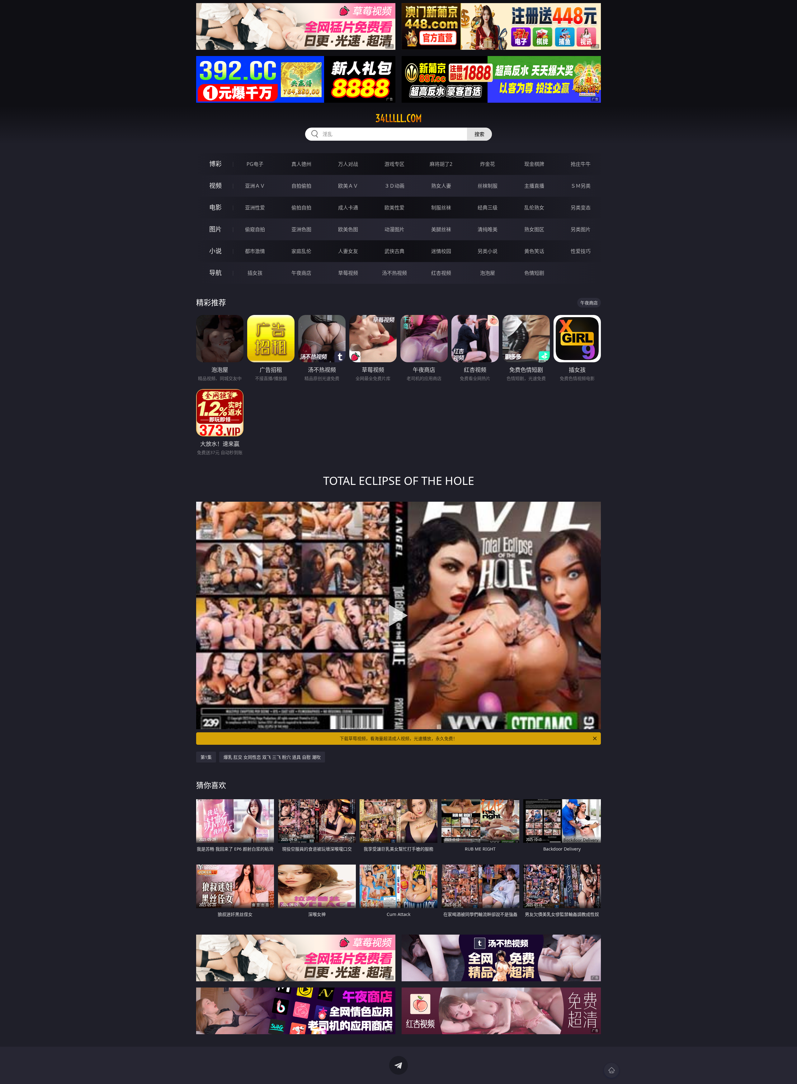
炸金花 (487, 164)
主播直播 (534, 185)
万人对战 (348, 164)
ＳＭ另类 (581, 185)
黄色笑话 (534, 251)
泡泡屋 (487, 273)
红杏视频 (441, 273)
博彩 (215, 164)
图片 (215, 229)
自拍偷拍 (301, 185)
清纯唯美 (488, 229)
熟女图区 (534, 229)
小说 (215, 251)
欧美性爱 (394, 207)
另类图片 (581, 229)
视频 (215, 185)
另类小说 (488, 251)
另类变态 (581, 207)
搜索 (479, 134)
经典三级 (488, 207)
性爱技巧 (581, 251)
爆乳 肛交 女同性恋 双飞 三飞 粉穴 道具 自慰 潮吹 (272, 757)
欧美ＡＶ (348, 185)
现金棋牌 (534, 164)
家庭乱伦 (301, 251)
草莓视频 (348, 273)
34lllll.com (398, 118)
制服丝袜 (441, 207)
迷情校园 (441, 251)
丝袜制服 (488, 185)
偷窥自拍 (255, 229)
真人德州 (301, 164)
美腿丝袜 (441, 229)
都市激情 (255, 251)
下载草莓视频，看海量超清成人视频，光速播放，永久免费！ (398, 738)
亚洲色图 (301, 229)
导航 (215, 273)
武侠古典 (394, 251)
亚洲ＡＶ (255, 185)
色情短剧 (534, 273)
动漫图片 (394, 229)
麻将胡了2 (441, 164)
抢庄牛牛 (581, 164)
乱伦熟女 (534, 207)
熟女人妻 (441, 185)
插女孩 (255, 273)
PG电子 (255, 164)
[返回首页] (611, 1070)
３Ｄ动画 (394, 185)
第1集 (206, 757)
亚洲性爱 (255, 207)
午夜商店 (301, 273)
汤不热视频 (394, 273)
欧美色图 (348, 229)
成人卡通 (348, 207)
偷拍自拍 (301, 207)
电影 (215, 207)
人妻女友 (348, 251)
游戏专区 (394, 164)
